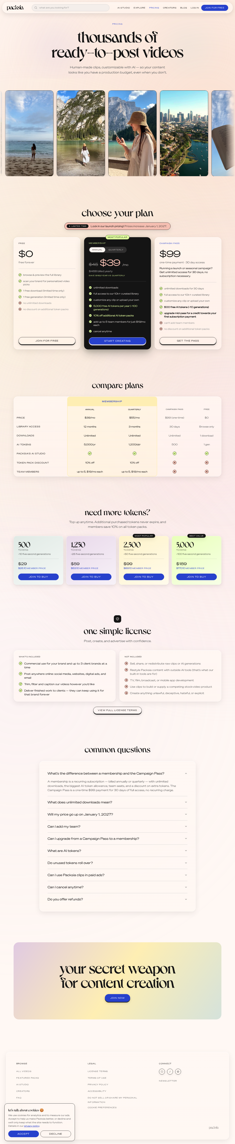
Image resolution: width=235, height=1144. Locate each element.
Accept (23, 1133)
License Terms (98, 1071)
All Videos (24, 1071)
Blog (183, 8)
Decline (55, 1133)
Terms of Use (97, 1078)
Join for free (46, 340)
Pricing (154, 8)
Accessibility (97, 1091)
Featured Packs (27, 1078)
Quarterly (116, 250)
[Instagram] (162, 1072)
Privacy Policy (98, 1084)
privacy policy (31, 1126)
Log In (195, 8)
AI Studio (124, 8)
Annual (97, 250)
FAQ (18, 1098)
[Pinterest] (178, 1072)
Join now (117, 997)
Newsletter (168, 1081)
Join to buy (38, 576)
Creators (170, 8)
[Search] (35, 7)
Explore (139, 8)
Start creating (117, 341)
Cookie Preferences (102, 1107)
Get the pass (188, 340)
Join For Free (214, 8)
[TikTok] (170, 1072)
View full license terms (117, 710)
